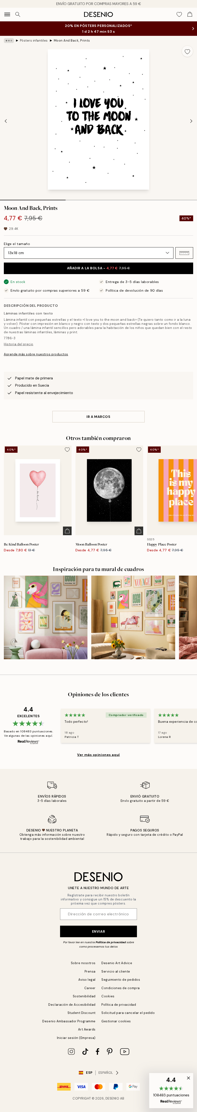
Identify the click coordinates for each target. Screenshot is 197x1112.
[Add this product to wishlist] (187, 51)
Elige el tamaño (17, 244)
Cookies (108, 996)
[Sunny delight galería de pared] (133, 617)
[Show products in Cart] (190, 14)
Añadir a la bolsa (98, 268)
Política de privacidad (111, 942)
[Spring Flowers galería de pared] (45, 617)
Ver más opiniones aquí (98, 755)
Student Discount (82, 1013)
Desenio (112, 1098)
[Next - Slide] (191, 121)
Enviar (98, 931)
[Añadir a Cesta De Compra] (67, 531)
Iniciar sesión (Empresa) (76, 1038)
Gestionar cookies (116, 1021)
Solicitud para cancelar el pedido (128, 1013)
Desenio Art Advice (116, 963)
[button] (184, 253)
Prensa (90, 971)
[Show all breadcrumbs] (9, 40)
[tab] (33, 198)
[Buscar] (17, 14)
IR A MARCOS (98, 417)
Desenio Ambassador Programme (69, 1021)
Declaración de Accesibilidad (72, 1005)
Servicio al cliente (115, 971)
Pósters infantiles (34, 40)
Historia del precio (18, 344)
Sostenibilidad (84, 996)
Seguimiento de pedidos (120, 980)
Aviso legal (87, 980)
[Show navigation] (7, 14)
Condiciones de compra (120, 988)
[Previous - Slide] (6, 121)
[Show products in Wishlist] (179, 14)
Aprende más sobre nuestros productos (36, 354)
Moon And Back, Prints (72, 40)
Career (90, 988)
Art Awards (87, 1029)
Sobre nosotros (83, 963)
